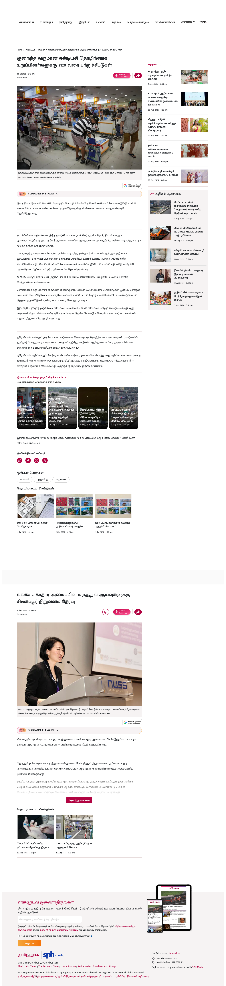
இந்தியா (84, 22)
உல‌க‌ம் (100, 22)
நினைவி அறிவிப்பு (138, 976)
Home (19, 50)
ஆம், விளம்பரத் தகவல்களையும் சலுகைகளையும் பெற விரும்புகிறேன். (56, 936)
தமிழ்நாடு (65, 22)
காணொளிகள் (165, 22)
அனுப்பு (29, 943)
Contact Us (174, 953)
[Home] (53, 955)
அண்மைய (26, 22)
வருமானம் (61, 479)
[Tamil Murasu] (29, 955)
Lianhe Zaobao (68, 966)
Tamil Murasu (100, 966)
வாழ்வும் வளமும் (138, 22)
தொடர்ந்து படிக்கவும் (79, 800)
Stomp (112, 966)
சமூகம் (116, 22)
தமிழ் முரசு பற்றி (27, 976)
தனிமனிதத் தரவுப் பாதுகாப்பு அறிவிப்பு (59, 930)
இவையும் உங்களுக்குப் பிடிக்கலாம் (40, 377)
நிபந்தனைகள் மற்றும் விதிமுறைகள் (58, 976)
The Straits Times (27, 966)
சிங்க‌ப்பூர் (46, 22)
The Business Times (48, 966)
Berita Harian (84, 966)
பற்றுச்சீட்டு (42, 479)
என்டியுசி (24, 479)
